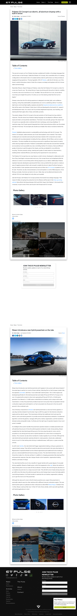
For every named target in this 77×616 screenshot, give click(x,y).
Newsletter (64, 2)
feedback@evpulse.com (11, 577)
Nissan (63, 333)
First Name (25, 272)
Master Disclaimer (18, 614)
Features (8, 601)
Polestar (44, 80)
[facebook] (13, 19)
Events (7, 584)
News (8, 582)
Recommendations (10, 603)
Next (64, 200)
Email (24, 280)
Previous (12, 200)
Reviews (8, 593)
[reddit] (21, 19)
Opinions (8, 595)
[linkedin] (17, 19)
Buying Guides (9, 599)
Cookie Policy (48, 614)
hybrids (22, 446)
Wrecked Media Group (44, 611)
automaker (22, 392)
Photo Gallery (18, 68)
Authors (19, 589)
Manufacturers (9, 586)
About (19, 587)
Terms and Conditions (57, 614)
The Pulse (21, 582)
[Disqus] (38, 305)
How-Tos (8, 597)
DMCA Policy (34, 614)
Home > (12, 6)
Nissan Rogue (52, 484)
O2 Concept (51, 167)
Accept (64, 607)
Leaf (51, 465)
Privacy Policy (27, 614)
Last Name (25, 276)
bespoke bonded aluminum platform (53, 105)
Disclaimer (41, 614)
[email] (19, 19)
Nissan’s (31, 409)
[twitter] (15, 19)
